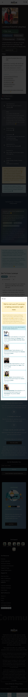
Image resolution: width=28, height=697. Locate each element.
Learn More (6, 341)
